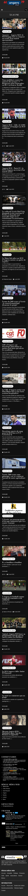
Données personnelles (7, 888)
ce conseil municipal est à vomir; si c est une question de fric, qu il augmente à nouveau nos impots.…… (13, 779)
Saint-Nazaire (6, 790)
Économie (22, 873)
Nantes (5, 795)
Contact (3, 890)
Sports (9, 31)
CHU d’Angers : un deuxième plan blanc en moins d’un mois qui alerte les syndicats (13, 347)
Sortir (13, 558)
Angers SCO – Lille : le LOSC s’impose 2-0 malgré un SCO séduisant (13, 127)
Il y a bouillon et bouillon (12, 562)
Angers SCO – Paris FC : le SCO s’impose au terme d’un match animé (13, 170)
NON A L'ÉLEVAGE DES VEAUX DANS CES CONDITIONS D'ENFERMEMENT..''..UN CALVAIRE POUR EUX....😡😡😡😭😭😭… (14, 769)
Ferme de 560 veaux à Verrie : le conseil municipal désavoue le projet (13, 303)
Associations (11, 76)
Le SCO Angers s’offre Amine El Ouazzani (13, 672)
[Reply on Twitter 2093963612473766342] (6, 843)
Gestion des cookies (19, 885)
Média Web (6, 786)
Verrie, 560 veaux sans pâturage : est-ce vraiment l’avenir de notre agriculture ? (13, 477)
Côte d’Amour (6, 788)
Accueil (3, 885)
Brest (4, 799)
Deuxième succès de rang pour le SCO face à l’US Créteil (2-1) (12, 433)
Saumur (10, 471)
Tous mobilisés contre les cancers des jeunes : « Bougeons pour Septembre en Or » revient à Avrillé (13, 82)
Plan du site (10, 885)
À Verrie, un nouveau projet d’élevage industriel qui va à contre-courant (13, 521)
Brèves (9, 558)
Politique (15, 873)
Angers (5, 793)
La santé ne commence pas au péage (13, 696)
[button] (2, 10)
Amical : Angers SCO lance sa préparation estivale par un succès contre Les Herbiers (13, 635)
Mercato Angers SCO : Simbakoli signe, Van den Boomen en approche (12, 733)
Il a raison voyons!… (8, 765)
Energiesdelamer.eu (8, 806)
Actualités (10, 208)
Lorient (4, 797)
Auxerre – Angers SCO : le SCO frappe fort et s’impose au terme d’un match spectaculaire (13, 37)
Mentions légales (18, 888)
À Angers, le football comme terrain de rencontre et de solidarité (13, 598)
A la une (5, 31)
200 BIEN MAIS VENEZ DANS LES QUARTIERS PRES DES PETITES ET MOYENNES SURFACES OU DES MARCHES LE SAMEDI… (14, 761)
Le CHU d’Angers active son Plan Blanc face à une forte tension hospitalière (13, 391)
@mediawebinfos (18, 824)
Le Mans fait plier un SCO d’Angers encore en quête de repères (14, 260)
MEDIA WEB (9, 824)
